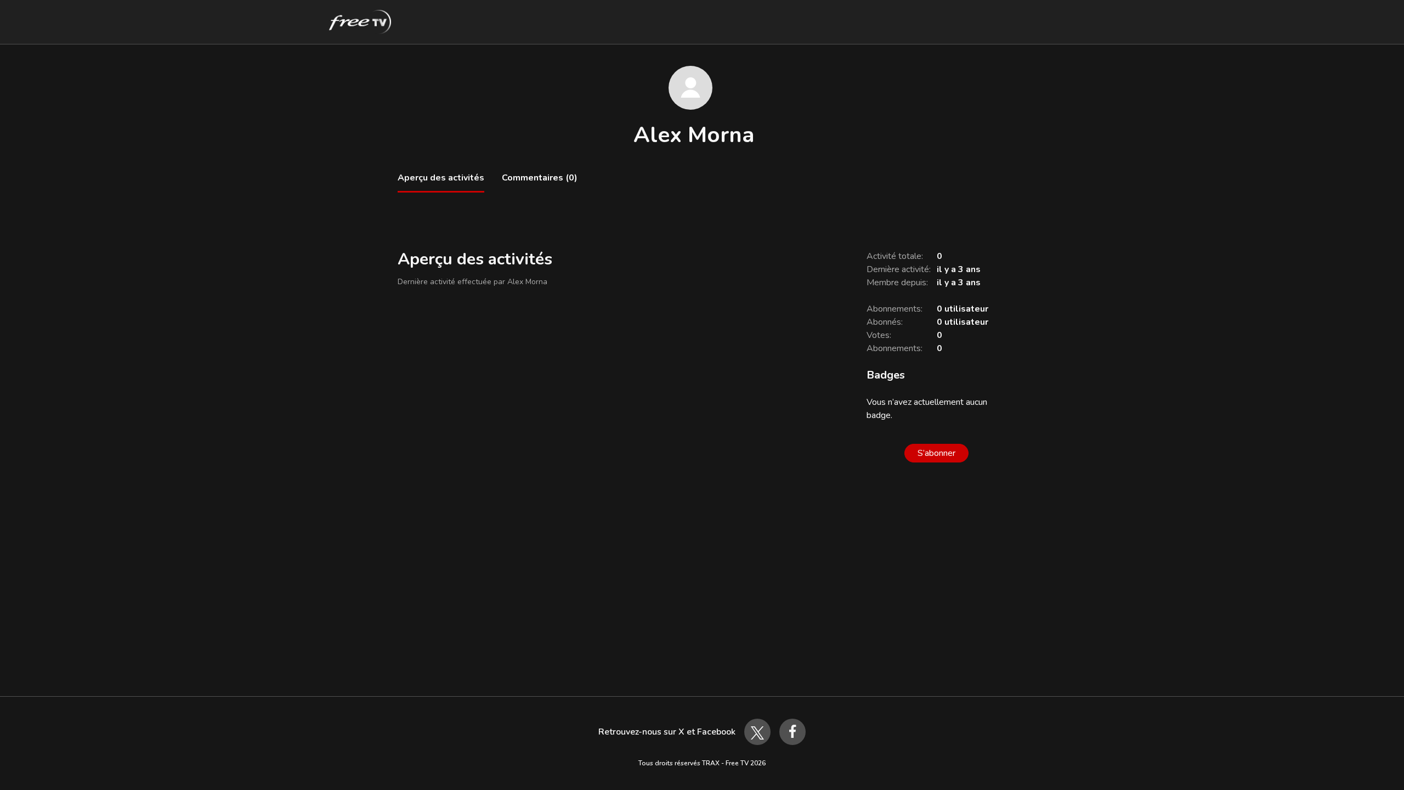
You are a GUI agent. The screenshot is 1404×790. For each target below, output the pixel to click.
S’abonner (936, 453)
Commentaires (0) (540, 178)
